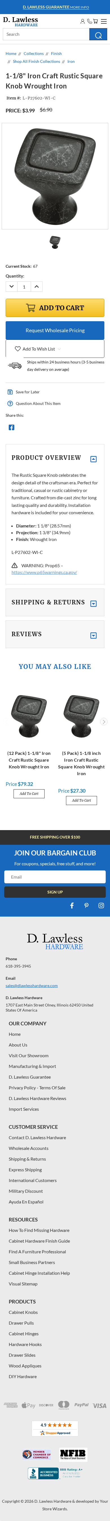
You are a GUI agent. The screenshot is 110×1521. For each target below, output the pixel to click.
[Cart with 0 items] (95, 21)
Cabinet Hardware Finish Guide (39, 1240)
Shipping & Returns (27, 1158)
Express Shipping (25, 1169)
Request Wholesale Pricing (55, 330)
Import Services (24, 1109)
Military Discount (26, 1191)
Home (15, 1034)
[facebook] (71, 905)
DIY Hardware (23, 1376)
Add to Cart (29, 793)
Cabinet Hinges (24, 1333)
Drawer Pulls (21, 1322)
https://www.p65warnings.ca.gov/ (44, 572)
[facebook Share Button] (11, 428)
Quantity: (15, 275)
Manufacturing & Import (32, 1066)
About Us (18, 1044)
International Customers (33, 1180)
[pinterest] (86, 905)
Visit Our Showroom (29, 1055)
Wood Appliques (25, 1365)
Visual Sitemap (23, 1283)
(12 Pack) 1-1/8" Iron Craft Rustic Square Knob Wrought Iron (28, 759)
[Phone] (90, 21)
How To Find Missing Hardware (39, 1230)
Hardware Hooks (25, 1344)
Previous (6, 721)
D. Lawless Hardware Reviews (37, 1098)
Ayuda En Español (26, 1201)
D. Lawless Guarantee (30, 1076)
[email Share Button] (31, 428)
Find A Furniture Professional (37, 1251)
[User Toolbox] (82, 21)
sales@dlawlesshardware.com (32, 985)
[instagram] (101, 905)
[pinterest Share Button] (72, 428)
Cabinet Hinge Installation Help (39, 1273)
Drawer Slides (22, 1355)
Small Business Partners (32, 1262)
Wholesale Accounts (29, 1148)
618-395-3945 (18, 966)
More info (56, 7)
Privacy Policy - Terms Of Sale (37, 1087)
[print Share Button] (52, 428)
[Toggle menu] (103, 21)
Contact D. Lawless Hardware (37, 1137)
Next (103, 721)
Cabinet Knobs (23, 1312)
